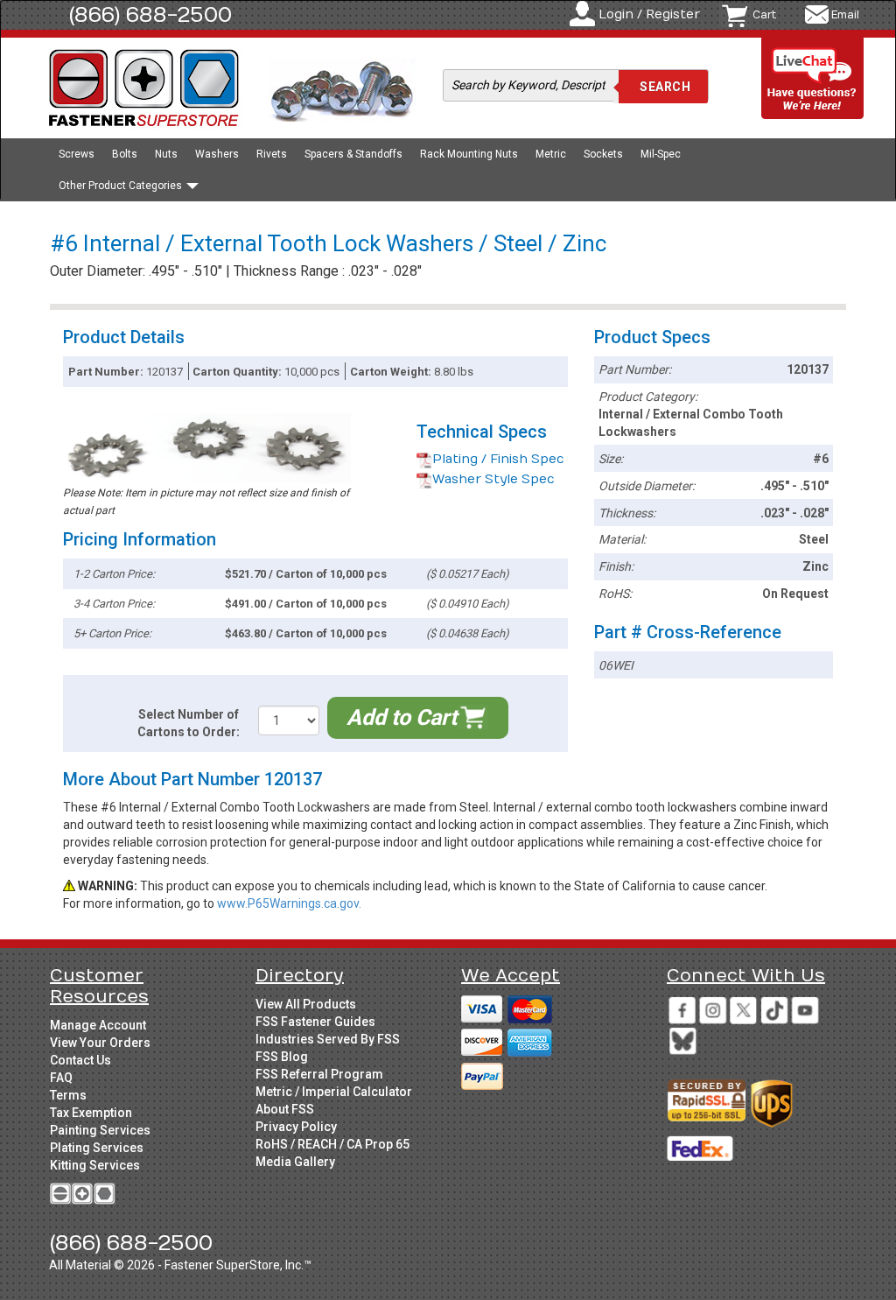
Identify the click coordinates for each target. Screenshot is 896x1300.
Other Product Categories (122, 185)
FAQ (61, 1078)
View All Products (306, 1004)
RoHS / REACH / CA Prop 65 (333, 1144)
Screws (76, 154)
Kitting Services (95, 1165)
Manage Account (98, 1025)
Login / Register (649, 14)
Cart (764, 15)
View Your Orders (100, 1043)
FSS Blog (282, 1057)
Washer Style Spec (493, 479)
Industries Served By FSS (328, 1039)
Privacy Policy (296, 1127)
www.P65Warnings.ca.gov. (289, 903)
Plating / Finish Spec (498, 459)
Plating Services (97, 1148)
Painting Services (100, 1130)
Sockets (603, 154)
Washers (217, 154)
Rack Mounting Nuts (469, 154)
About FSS (285, 1109)
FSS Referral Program (319, 1074)
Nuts (166, 154)
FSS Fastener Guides (315, 1022)
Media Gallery (295, 1162)
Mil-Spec (660, 154)
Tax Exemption (91, 1113)
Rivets (271, 154)
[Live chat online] (813, 79)
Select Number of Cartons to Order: (188, 723)
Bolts (124, 154)
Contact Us (80, 1060)
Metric (551, 154)
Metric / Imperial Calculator (334, 1092)
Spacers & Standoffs (353, 154)
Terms (68, 1095)
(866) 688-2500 (150, 15)
